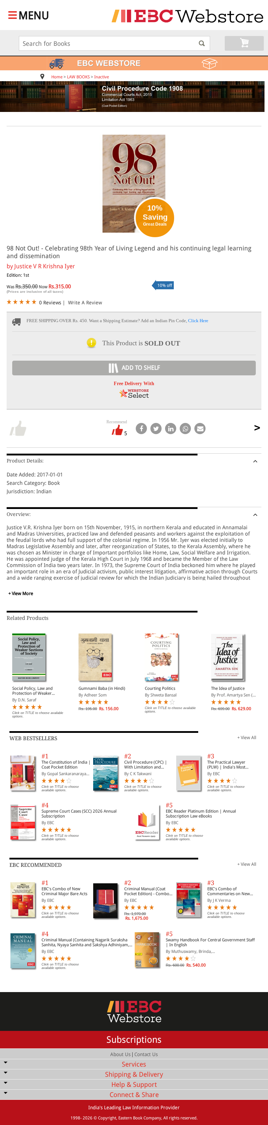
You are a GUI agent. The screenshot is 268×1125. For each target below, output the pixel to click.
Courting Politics (160, 688)
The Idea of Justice (228, 688)
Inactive (101, 77)
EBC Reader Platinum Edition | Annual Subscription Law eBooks (201, 814)
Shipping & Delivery (134, 1074)
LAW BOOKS (78, 77)
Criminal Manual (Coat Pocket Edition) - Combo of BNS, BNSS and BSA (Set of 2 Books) (148, 891)
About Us (120, 1054)
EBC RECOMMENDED (35, 865)
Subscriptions (134, 1039)
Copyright (107, 1118)
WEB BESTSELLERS (33, 738)
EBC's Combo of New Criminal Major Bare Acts (64, 891)
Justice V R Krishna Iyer (44, 266)
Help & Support (134, 1085)
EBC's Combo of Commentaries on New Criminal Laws (228, 891)
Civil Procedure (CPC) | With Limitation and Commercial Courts (145, 765)
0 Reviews (50, 302)
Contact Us (146, 1054)
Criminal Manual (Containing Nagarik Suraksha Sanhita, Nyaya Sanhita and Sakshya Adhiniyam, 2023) (85, 942)
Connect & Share (134, 1095)
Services (134, 1064)
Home (56, 77)
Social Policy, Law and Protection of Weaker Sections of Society (32, 691)
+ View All (246, 737)
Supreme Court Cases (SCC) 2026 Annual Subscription (79, 814)
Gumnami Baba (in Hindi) (102, 688)
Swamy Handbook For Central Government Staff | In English (210, 942)
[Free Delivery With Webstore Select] (134, 396)
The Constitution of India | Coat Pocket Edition (66, 765)
